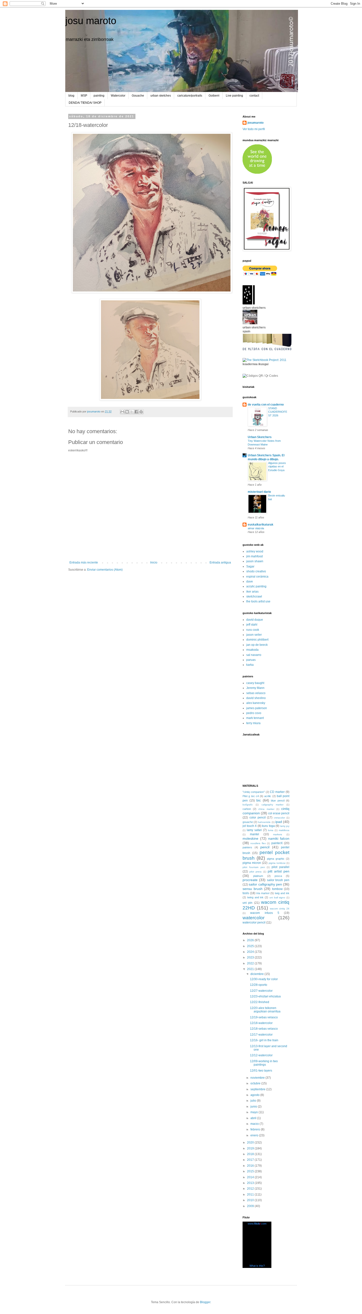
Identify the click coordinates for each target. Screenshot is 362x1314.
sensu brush (253, 889)
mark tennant (255, 718)
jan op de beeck (257, 645)
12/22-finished (259, 1002)
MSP (84, 95)
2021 (251, 969)
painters (247, 847)
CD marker (277, 792)
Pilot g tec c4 (251, 796)
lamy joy (285, 826)
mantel (254, 834)
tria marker (263, 893)
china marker (266, 809)
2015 (251, 1171)
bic (258, 800)
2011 (251, 1194)
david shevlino (256, 698)
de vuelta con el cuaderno (266, 404)
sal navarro (253, 655)
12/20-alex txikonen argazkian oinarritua (265, 1009)
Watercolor (118, 95)
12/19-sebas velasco (264, 1017)
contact (254, 95)
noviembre (257, 1077)
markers (277, 834)
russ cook (252, 629)
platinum (258, 875)
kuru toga (268, 826)
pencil (264, 847)
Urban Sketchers (260, 437)
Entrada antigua (220, 562)
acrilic (267, 796)
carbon (247, 808)
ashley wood (254, 551)
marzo (255, 1124)
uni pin (247, 902)
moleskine (250, 838)
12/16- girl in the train (264, 1040)
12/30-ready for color (264, 979)
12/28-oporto (258, 985)
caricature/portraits (189, 95)
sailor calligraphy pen (265, 884)
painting (99, 95)
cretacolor (279, 817)
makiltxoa (284, 830)
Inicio (153, 562)
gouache (248, 821)
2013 (251, 1183)
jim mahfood (254, 556)
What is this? (257, 1265)
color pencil (257, 817)
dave (249, 581)
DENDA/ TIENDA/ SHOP (85, 102)
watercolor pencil (254, 922)
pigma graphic (275, 858)
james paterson (256, 708)
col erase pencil (278, 813)
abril (253, 1118)
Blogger (205, 1302)
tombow (277, 889)
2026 (251, 940)
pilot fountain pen (254, 867)
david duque (254, 619)
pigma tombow (277, 863)
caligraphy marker (273, 804)
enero (254, 1135)
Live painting (234, 95)
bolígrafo (248, 804)
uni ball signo (277, 897)
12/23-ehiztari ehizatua (265, 996)
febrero (255, 1129)
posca (278, 875)
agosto (255, 1095)
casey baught (255, 683)
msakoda (252, 649)
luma (270, 830)
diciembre (257, 974)
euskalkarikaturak (260, 524)
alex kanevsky (255, 703)
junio (254, 1106)
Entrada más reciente (83, 562)
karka (250, 664)
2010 (251, 1200)
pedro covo (253, 713)
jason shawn (254, 561)
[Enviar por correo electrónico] (122, 411)
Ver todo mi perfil (254, 129)
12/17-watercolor (261, 1034)
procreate (250, 880)
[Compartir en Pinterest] (141, 411)
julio (253, 1100)
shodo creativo (256, 571)
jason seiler (254, 634)
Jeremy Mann (255, 688)
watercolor (253, 917)
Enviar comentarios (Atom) (105, 569)
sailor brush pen (278, 880)
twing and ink (255, 897)
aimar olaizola (256, 528)
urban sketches (160, 95)
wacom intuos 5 (264, 913)
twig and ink (282, 893)
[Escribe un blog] (127, 411)
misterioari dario (259, 492)
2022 (251, 963)
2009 (251, 1206)
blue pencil (277, 800)
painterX (277, 843)
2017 (251, 1159)
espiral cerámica (257, 576)
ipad (278, 822)
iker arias (252, 591)
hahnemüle (264, 822)
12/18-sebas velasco (264, 1028)
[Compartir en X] (131, 411)
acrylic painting (256, 586)
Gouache (138, 95)
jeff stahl (251, 624)
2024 (251, 952)
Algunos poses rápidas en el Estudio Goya (277, 466)
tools (246, 893)
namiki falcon (278, 838)
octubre (255, 1083)
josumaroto (255, 122)
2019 (251, 1148)
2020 (251, 1142)
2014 (251, 1177)
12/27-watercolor (261, 990)
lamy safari (254, 830)
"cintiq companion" (254, 791)
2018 (251, 1154)
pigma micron (252, 863)
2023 (251, 957)
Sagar (250, 566)
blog (71, 95)
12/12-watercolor (261, 1055)
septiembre (258, 1089)
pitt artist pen (278, 871)
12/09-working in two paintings (264, 1062)
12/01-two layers (261, 1070)
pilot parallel (280, 867)
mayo (254, 1112)
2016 (251, 1165)
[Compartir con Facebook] (136, 411)
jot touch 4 (250, 826)
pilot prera (255, 871)
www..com (257, 1223)
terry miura (253, 723)
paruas (251, 660)
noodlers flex (257, 843)
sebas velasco (255, 693)
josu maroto (90, 20)
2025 (251, 946)
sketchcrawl (254, 596)
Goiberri (214, 95)
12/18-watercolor (261, 1023)
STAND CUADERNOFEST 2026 (277, 412)
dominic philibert (257, 639)
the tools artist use (258, 601)
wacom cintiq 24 (280, 908)
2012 (251, 1188)
